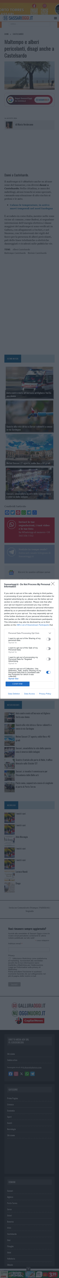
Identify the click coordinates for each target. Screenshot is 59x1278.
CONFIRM (17, 684)
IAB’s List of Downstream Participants (33, 625)
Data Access (29, 694)
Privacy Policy (45, 694)
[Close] (53, 584)
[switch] (48, 639)
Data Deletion (14, 694)
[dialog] (29, 639)
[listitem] (29, 633)
